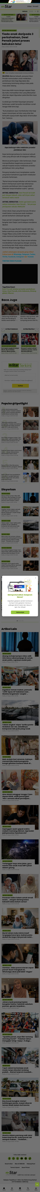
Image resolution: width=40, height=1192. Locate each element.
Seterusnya (20, 612)
